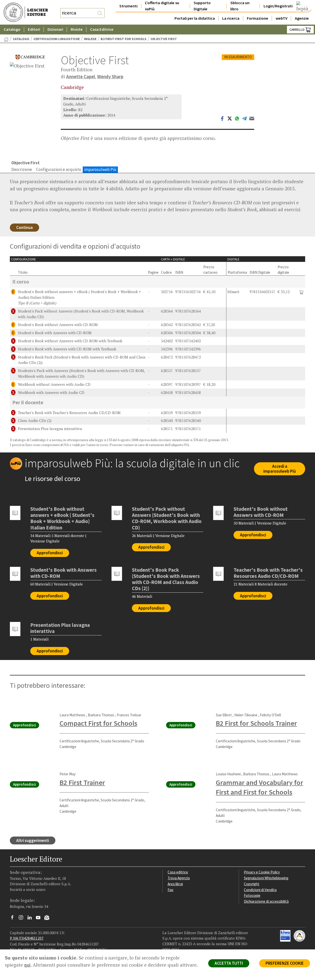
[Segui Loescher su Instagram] (22, 918)
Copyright (251, 884)
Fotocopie (252, 895)
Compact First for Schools (98, 723)
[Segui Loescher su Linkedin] (31, 918)
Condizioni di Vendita (260, 889)
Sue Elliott (224, 715)
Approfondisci (50, 552)
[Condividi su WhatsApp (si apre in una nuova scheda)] (237, 117)
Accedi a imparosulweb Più (279, 469)
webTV (281, 18)
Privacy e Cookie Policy (262, 872)
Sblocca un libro (240, 6)
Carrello (297, 30)
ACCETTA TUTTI (229, 963)
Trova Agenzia (179, 878)
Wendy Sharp (110, 76)
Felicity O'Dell (270, 715)
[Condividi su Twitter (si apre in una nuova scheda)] (229, 117)
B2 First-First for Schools (123, 39)
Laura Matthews (72, 715)
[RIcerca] (100, 13)
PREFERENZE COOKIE (285, 963)
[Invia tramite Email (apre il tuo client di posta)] (251, 117)
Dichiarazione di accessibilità (266, 901)
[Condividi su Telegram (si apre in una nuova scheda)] (244, 117)
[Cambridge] (30, 57)
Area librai (175, 884)
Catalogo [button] (12, 29)
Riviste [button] (77, 29)
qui (27, 965)
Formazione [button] (257, 18)
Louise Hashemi (228, 774)
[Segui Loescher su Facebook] (14, 918)
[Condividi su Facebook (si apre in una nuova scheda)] (222, 117)
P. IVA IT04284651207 (27, 938)
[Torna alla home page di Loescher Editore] (25, 12)
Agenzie (302, 18)
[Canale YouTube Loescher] (40, 918)
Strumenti (128, 6)
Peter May (68, 774)
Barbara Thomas (101, 715)
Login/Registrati (278, 6)
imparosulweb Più (100, 169)
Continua (24, 227)
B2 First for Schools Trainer (256, 723)
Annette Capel (80, 76)
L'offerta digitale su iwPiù (162, 6)
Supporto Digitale (202, 6)
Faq (170, 889)
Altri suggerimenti (32, 840)
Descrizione (21, 169)
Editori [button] (34, 29)
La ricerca (230, 18)
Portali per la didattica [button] (194, 18)
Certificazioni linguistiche (56, 39)
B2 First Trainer (82, 782)
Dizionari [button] (55, 29)
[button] (301, 291)
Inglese (90, 39)
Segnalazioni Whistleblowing (266, 878)
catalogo (21, 39)
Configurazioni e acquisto (58, 169)
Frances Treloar (129, 715)
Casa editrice (178, 872)
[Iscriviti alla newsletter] (48, 918)
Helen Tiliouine (245, 715)
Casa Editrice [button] (101, 29)
